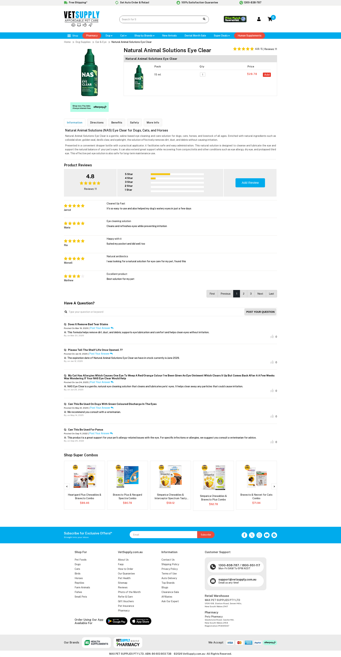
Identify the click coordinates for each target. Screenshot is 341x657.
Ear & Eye (101, 42)
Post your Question (260, 311)
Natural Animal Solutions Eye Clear (131, 42)
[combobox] (157, 19)
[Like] (272, 336)
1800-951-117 (251, 565)
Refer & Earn (125, 596)
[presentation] (67, 486)
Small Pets (81, 596)
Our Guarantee (126, 573)
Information (74, 122)
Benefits (116, 122)
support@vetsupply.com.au (237, 579)
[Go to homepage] (81, 25)
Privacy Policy (169, 569)
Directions (97, 122)
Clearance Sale (170, 592)
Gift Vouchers (126, 601)
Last (271, 293)
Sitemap (122, 582)
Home (67, 42)
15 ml (158, 74)
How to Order (125, 569)
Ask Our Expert (170, 601)
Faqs (121, 564)
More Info (153, 122)
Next (260, 293)
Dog (108, 35)
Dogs (78, 564)
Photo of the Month (129, 592)
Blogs (164, 587)
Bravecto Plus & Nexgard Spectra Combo (127, 496)
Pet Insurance (126, 606)
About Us (123, 559)
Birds (77, 573)
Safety (134, 122)
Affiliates (166, 596)
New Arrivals (169, 35)
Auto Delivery (169, 578)
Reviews (123, 587)
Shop (75, 35)
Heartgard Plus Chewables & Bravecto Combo (84, 496)
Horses (79, 578)
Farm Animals (82, 587)
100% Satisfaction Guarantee (199, 2)
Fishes (78, 592)
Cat (122, 35)
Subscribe (206, 534)
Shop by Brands (143, 35)
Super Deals (221, 35)
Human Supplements (249, 35)
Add (267, 74)
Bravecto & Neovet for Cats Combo (256, 496)
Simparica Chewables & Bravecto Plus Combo (213, 498)
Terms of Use (169, 573)
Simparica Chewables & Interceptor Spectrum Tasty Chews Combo (170, 496)
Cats (77, 569)
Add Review (250, 182)
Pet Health (124, 578)
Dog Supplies (83, 42)
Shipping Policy (170, 564)
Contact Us (168, 559)
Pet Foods (80, 559)
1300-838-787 (252, 2)
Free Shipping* (77, 2)
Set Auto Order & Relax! (134, 2)
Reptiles (79, 582)
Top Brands (168, 582)
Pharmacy (92, 35)
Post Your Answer (100, 328)
